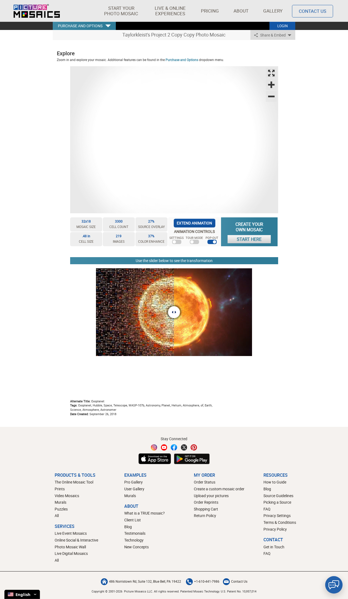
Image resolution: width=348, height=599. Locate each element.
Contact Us (312, 11)
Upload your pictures (211, 495)
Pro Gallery (133, 482)
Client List (132, 519)
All (57, 515)
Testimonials (134, 533)
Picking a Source (277, 502)
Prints (60, 488)
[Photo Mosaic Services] (37, 11)
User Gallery (134, 488)
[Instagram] (154, 447)
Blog (128, 526)
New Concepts (136, 546)
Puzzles (61, 509)
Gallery (272, 11)
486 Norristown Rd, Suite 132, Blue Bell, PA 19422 (145, 581)
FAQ (267, 509)
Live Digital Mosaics (71, 553)
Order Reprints (206, 502)
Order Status (204, 482)
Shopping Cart (206, 509)
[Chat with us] (334, 585)
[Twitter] (184, 447)
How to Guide (274, 482)
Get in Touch (273, 546)
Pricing (210, 11)
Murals (60, 502)
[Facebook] (174, 447)
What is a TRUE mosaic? (144, 513)
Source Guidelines (278, 495)
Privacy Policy (275, 529)
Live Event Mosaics (71, 533)
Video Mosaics (67, 495)
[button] (121, 11)
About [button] (241, 11)
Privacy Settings (277, 515)
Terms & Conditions (279, 522)
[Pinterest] (194, 447)
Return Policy (205, 515)
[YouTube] (164, 447)
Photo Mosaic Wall (70, 546)
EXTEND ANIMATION (194, 223)
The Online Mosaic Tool (74, 482)
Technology (134, 540)
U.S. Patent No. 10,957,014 (238, 591)
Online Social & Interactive (76, 540)
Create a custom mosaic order (219, 488)
